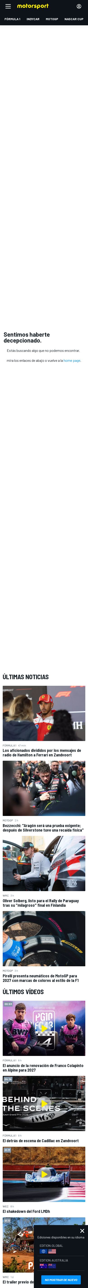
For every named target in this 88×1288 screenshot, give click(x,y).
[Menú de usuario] (78, 6)
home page (72, 360)
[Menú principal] (8, 6)
